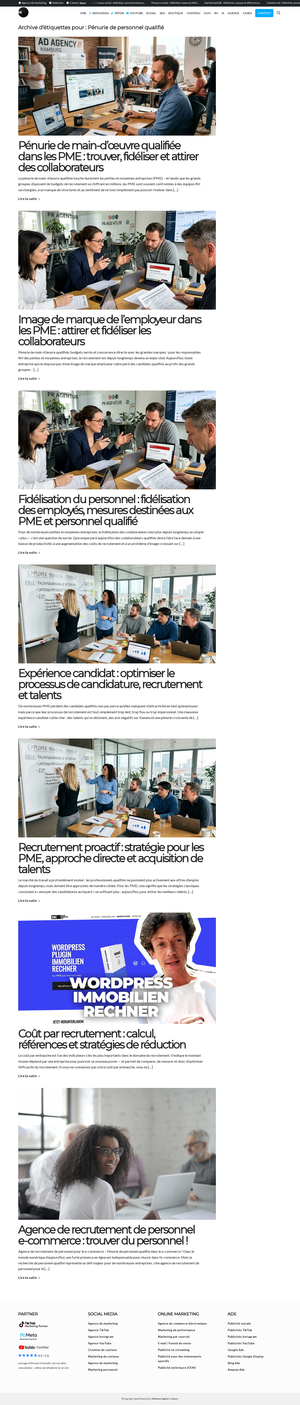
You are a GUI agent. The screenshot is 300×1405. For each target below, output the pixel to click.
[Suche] (278, 12)
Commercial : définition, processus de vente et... (262, 2)
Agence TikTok (98, 1330)
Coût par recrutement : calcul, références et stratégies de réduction (102, 1039)
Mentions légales (160, 1399)
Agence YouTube (99, 1343)
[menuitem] (32, 2)
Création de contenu (102, 1350)
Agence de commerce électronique (182, 1323)
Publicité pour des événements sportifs (179, 1359)
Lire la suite (27, 198)
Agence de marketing (103, 1323)
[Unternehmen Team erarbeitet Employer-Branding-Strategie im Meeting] (117, 614)
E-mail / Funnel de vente (174, 1343)
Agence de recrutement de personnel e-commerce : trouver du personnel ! (106, 1235)
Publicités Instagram (242, 1336)
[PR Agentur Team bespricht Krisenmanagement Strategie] (117, 260)
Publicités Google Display (246, 1356)
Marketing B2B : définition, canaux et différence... (201, 2)
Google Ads (236, 1350)
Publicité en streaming (174, 1350)
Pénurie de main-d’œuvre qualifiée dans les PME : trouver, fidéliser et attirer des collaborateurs (108, 156)
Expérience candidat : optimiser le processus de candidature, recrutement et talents (110, 684)
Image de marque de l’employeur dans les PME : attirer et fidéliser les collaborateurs (109, 330)
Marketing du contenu (103, 1356)
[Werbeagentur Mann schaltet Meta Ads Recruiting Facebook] (117, 86)
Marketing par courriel (174, 1336)
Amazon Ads (236, 1369)
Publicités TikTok (240, 1330)
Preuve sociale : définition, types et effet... (143, 2)
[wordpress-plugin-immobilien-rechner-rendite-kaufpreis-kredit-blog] (117, 968)
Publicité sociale (239, 1323)
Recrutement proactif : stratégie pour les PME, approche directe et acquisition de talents (110, 858)
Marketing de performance (176, 1330)
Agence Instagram (100, 1336)
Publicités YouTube (241, 1343)
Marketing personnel (102, 1369)
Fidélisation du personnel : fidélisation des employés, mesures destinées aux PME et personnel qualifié (105, 510)
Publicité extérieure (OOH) (177, 1367)
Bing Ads (234, 1363)
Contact (174, 1399)
